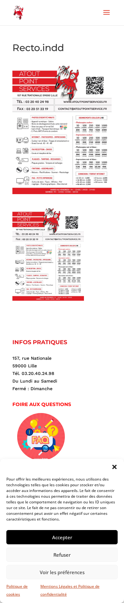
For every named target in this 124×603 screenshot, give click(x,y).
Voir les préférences (62, 572)
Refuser (62, 555)
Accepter (62, 537)
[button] (114, 467)
